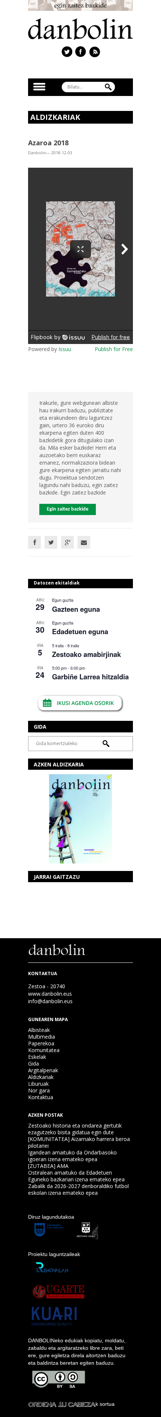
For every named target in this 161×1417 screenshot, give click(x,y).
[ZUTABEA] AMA (48, 1165)
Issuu (64, 349)
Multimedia (41, 1036)
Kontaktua (40, 1097)
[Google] (67, 542)
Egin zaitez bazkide (67, 509)
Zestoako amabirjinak (86, 654)
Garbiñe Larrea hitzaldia (90, 677)
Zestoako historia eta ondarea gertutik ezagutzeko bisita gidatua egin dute (75, 1129)
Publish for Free (114, 349)
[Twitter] (51, 542)
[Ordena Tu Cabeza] (61, 1404)
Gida (33, 1063)
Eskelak (37, 1056)
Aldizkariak (41, 1076)
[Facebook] (34, 542)
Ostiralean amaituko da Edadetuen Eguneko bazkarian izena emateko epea (76, 1176)
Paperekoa (41, 1043)
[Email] (84, 542)
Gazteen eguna (76, 609)
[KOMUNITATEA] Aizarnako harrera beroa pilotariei (79, 1142)
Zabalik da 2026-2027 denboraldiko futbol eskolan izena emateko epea (78, 1189)
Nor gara (39, 1090)
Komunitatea (44, 1050)
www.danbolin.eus (50, 993)
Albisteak (39, 1029)
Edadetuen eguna (80, 631)
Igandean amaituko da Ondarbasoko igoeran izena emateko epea (72, 1156)
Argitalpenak (43, 1070)
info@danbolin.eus (50, 1001)
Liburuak (38, 1083)
